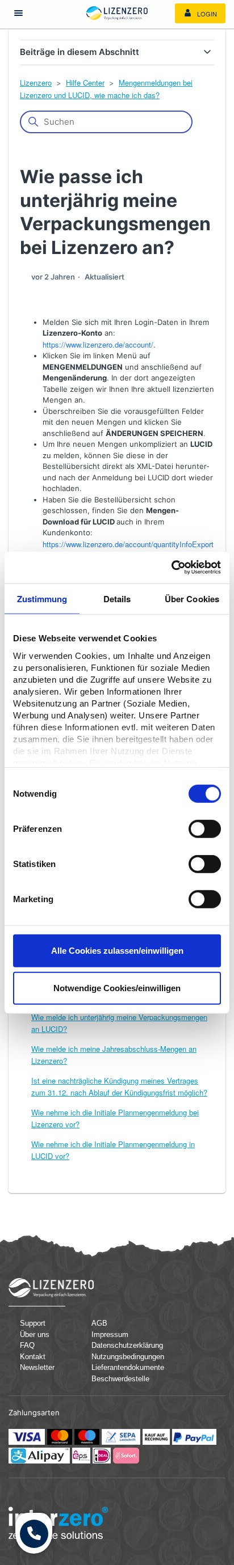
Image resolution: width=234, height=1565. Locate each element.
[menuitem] (200, 13)
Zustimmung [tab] (42, 598)
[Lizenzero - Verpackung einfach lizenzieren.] (117, 13)
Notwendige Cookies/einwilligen (117, 987)
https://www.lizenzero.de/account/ (98, 344)
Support (32, 1323)
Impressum (109, 1334)
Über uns (34, 1334)
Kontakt (32, 1356)
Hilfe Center (85, 82)
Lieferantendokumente (121, 1367)
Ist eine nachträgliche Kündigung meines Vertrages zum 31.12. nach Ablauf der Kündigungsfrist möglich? (119, 1086)
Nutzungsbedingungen (121, 1356)
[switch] (205, 829)
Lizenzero (36, 82)
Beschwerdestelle (120, 1378)
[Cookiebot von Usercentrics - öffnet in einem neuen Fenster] (171, 567)
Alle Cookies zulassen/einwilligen (117, 950)
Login (206, 13)
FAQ (27, 1345)
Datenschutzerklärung (121, 1345)
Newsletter (37, 1367)
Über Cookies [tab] (192, 598)
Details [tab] (117, 598)
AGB (99, 1323)
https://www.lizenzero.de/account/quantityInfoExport (128, 544)
